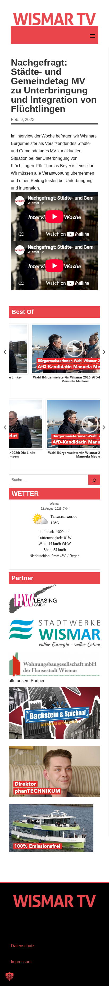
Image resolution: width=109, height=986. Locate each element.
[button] (9, 976)
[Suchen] (94, 479)
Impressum (21, 961)
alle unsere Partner (26, 680)
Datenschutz (22, 946)
